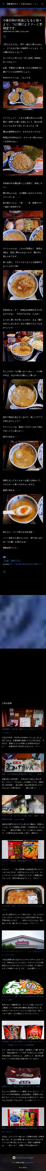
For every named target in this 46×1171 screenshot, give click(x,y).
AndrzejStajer (29, 1162)
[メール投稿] (4, 558)
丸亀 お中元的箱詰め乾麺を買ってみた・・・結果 (21, 774)
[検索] (42, 4)
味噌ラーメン (15, 561)
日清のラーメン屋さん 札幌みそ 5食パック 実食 (21, 1086)
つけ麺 (6, 561)
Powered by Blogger (24, 1158)
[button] (4, 36)
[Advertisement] (23, 622)
